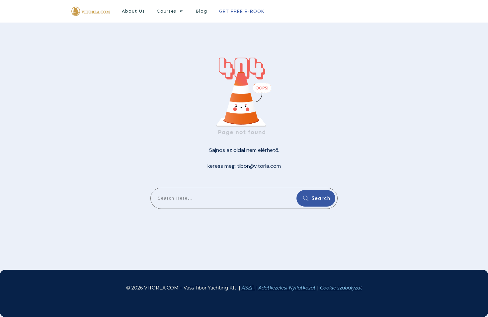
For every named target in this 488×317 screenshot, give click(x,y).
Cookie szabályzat (341, 288)
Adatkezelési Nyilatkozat (287, 288)
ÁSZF (248, 288)
